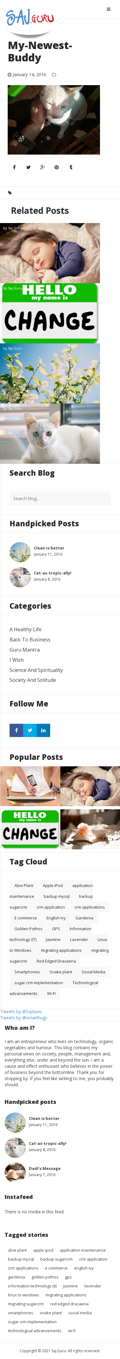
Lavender (79, 939)
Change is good (60, 313)
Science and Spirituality (36, 670)
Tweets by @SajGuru (21, 1011)
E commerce (25, 918)
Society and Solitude (33, 680)
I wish (17, 660)
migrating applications (61, 950)
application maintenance (83, 1250)
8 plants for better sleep (60, 253)
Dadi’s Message (45, 1168)
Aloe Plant (23, 885)
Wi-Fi (51, 993)
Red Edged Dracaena (56, 961)
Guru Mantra (25, 649)
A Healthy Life (26, 629)
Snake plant (61, 972)
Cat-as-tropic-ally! (60, 434)
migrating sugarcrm (26, 1304)
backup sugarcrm (56, 1259)
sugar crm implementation (38, 982)
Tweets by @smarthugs (23, 1018)
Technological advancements (35, 1330)
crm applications (89, 907)
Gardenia (84, 918)
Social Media (93, 972)
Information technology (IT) (32, 1286)
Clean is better (60, 373)
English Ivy (56, 918)
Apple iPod (53, 885)
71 (113, 459)
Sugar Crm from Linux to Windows (30, 807)
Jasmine (53, 939)
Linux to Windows (23, 1295)
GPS (56, 928)
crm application (51, 907)
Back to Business (30, 639)
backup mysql (57, 896)
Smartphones (27, 972)
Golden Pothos (28, 928)
